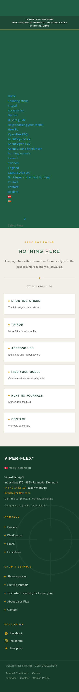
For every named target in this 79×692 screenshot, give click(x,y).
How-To (13, 129)
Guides (12, 115)
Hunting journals (17, 584)
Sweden (13, 163)
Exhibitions (14, 552)
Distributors (14, 535)
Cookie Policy (41, 678)
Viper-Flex (19, 458)
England (13, 168)
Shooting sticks (18, 101)
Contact (13, 182)
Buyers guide (17, 120)
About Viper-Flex (19, 139)
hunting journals (19, 153)
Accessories (16, 110)
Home (12, 96)
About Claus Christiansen (25, 149)
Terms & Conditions (17, 673)
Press (11, 543)
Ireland (13, 158)
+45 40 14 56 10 (15, 487)
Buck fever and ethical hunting (29, 177)
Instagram (16, 640)
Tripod (12, 105)
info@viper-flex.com (17, 493)
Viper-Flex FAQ (18, 134)
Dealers (13, 192)
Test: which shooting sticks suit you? (30, 593)
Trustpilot (15, 648)
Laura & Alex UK (19, 173)
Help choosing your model (25, 125)
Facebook (16, 633)
